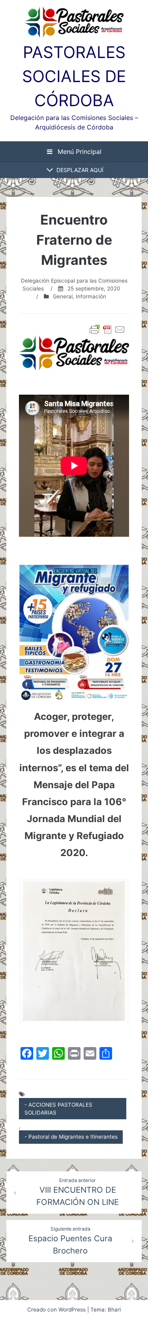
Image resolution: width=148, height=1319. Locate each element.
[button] (79, 170)
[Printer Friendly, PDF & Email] (107, 329)
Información (91, 296)
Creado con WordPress (57, 1309)
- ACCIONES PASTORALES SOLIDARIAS (58, 1109)
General (63, 296)
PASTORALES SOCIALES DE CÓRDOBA (74, 76)
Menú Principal (78, 152)
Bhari (114, 1309)
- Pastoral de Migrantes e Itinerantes (71, 1137)
